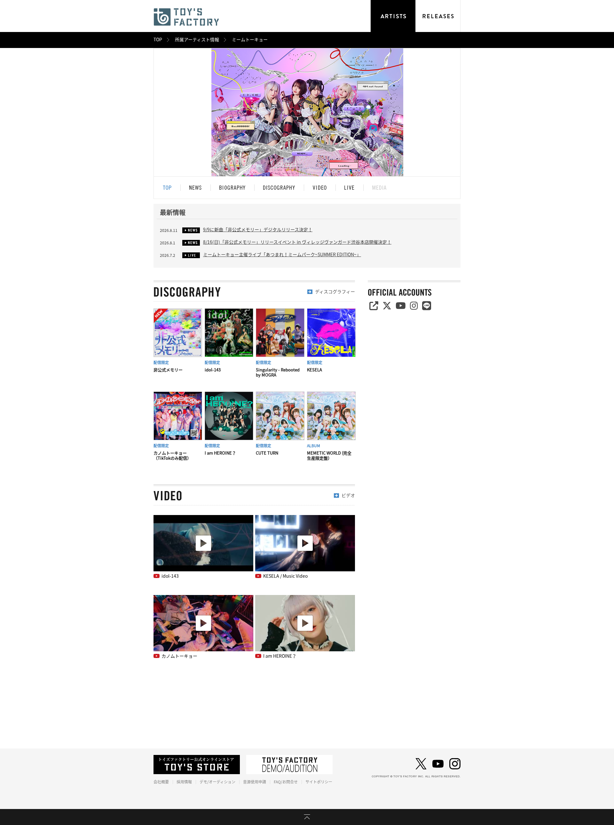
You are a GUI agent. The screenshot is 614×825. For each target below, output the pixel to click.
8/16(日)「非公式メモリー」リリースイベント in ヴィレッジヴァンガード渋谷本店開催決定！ (297, 242)
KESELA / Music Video (285, 576)
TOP (158, 39)
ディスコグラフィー (335, 292)
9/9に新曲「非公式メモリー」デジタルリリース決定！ (257, 229)
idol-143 (170, 576)
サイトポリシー (318, 782)
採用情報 (184, 782)
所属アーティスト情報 (197, 39)
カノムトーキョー (179, 656)
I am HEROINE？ (279, 656)
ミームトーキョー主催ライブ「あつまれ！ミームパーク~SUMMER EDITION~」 (282, 254)
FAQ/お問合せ (286, 782)
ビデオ (348, 495)
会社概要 (161, 782)
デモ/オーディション (217, 782)
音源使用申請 (254, 782)
